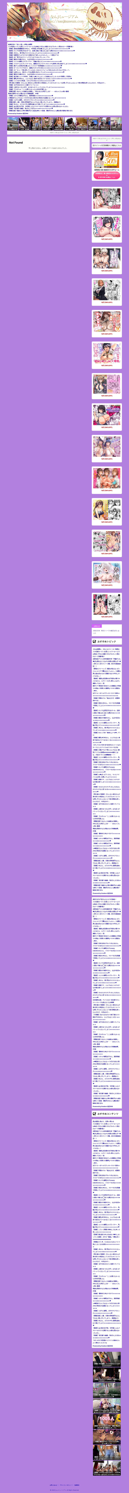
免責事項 (76, 1485)
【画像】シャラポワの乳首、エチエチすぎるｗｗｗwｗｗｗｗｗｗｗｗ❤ (31, 81)
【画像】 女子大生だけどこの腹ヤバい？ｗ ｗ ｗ (23, 85)
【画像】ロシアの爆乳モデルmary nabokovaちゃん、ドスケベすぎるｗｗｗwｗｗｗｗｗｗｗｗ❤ (107, 769)
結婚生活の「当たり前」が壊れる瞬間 (20, 44)
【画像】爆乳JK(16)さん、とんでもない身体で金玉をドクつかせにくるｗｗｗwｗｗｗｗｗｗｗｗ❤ (40, 78)
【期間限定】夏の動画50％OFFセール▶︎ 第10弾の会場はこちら (107, 175)
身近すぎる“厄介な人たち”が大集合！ (105, 899)
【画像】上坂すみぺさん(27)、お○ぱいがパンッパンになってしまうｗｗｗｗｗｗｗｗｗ (36, 87)
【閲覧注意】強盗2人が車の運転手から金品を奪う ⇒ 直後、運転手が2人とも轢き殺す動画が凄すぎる (40, 110)
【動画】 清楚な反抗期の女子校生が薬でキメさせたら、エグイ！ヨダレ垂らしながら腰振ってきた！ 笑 (106, 681)
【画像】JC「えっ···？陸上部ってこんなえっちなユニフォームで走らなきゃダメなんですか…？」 (39, 70)
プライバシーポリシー (66, 1485)
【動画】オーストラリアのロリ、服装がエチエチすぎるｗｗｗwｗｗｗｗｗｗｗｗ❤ (35, 68)
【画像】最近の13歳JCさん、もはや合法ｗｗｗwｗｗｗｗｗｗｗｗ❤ (30, 59)
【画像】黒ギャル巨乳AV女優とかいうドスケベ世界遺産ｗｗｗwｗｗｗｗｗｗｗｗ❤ (35, 66)
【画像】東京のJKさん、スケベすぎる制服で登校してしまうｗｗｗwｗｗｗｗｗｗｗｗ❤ (107, 705)
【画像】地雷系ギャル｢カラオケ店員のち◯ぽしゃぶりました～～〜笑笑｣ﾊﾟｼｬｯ (33, 55)
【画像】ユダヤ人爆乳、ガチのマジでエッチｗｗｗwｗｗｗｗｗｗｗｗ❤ (31, 100)
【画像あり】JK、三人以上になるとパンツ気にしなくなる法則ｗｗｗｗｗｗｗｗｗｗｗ (106, 1244)
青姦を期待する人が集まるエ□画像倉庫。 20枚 (23, 93)
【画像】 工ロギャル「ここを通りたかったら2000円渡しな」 (28, 89)
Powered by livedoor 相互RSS (18, 113)
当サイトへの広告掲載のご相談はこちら (107, 145)
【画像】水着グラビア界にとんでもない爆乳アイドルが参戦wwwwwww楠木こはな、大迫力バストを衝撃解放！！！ (106, 752)
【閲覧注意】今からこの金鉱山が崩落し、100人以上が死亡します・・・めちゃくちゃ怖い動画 (38, 91)
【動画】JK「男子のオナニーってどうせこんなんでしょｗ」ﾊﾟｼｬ (28, 57)
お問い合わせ (53, 1485)
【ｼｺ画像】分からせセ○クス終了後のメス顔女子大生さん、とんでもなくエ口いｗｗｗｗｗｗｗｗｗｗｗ (106, 1017)
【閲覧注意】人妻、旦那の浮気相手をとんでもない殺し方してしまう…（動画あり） (34, 102)
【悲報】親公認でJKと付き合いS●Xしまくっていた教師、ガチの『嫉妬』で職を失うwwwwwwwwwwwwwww (106, 1237)
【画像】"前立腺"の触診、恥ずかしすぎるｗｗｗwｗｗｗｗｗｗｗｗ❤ (30, 108)
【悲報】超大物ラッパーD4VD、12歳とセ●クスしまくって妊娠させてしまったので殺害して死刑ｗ (39, 76)
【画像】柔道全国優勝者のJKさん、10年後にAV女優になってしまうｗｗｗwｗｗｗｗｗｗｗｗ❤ (39, 48)
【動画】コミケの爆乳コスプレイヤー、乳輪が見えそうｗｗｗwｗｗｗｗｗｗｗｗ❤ (35, 61)
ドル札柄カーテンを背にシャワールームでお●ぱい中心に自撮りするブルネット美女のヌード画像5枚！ (41, 46)
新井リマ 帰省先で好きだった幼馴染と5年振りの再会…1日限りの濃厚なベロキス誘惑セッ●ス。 (107, 688)
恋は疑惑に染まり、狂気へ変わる (103, 1121)
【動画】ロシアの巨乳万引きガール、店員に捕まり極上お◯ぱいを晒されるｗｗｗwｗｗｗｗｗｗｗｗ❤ (41, 51)
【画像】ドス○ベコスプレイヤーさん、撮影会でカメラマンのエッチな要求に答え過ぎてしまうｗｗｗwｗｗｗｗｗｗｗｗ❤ (47, 63)
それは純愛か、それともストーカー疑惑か (106, 649)
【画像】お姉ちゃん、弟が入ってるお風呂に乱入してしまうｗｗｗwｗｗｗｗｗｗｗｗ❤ (36, 72)
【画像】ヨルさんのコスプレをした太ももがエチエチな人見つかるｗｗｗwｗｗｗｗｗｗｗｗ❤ (107, 789)
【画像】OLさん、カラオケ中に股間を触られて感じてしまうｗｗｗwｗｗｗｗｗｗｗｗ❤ (36, 104)
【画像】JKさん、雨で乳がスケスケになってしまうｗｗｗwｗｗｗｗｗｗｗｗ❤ (33, 53)
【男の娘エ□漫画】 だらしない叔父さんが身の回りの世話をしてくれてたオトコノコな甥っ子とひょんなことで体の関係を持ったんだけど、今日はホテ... (57, 83)
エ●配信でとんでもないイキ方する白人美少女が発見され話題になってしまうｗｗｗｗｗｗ (37, 98)
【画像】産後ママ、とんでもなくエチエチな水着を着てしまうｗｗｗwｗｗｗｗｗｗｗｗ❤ (107, 782)
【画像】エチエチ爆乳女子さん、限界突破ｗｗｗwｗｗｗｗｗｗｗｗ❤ (30, 95)
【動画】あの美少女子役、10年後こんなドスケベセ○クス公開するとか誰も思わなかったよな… (38, 106)
